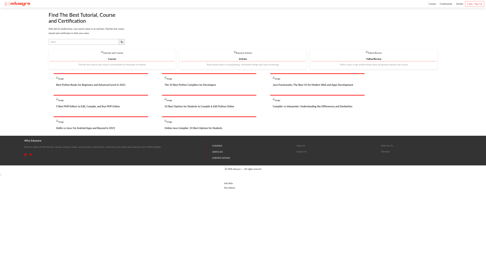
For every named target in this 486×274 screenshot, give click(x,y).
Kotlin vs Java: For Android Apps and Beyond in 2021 (85, 128)
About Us (300, 146)
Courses (432, 4)
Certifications (446, 4)
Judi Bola (228, 183)
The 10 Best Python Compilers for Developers (190, 85)
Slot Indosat (229, 187)
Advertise (385, 152)
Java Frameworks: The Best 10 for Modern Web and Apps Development (313, 85)
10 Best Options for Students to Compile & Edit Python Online (199, 106)
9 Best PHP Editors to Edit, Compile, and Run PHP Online (88, 106)
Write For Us (387, 146)
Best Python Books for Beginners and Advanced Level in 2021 (91, 85)
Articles (459, 4)
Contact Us (301, 152)
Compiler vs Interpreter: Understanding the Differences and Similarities (312, 106)
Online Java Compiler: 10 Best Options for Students (193, 128)
